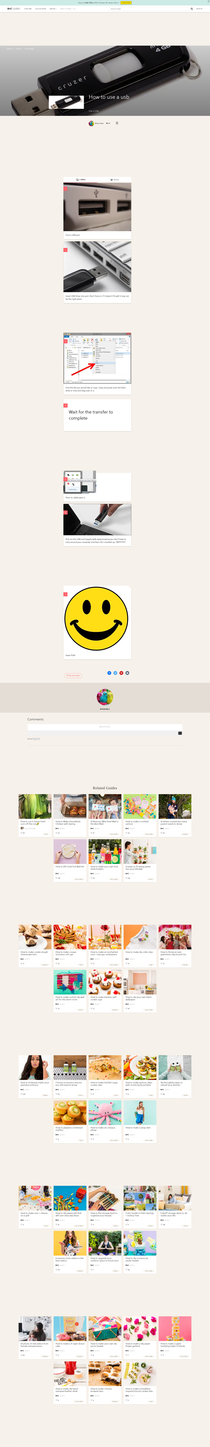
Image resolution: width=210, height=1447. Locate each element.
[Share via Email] (127, 673)
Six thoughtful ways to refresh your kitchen (172, 1083)
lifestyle (185, 834)
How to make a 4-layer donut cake (70, 1344)
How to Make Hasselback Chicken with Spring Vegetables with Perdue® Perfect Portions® (68, 825)
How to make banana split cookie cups (103, 998)
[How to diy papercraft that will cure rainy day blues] (70, 1198)
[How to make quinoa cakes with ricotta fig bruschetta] (140, 1067)
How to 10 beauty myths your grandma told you (35, 1083)
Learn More (126, 3)
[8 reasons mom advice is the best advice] (70, 1243)
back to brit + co (67, 9)
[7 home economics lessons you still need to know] (70, 1067)
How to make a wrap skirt (138, 1127)
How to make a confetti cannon (137, 822)
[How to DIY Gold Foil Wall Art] (70, 851)
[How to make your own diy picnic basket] (105, 1328)
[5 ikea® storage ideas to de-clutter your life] (175, 1198)
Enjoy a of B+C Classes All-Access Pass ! (98, 3)
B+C (63, 828)
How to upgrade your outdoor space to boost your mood (105, 1260)
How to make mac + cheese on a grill (34, 1214)
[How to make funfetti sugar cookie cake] (105, 1067)
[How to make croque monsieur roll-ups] (70, 937)
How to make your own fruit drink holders (104, 867)
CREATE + (53, 9)
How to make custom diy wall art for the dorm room (70, 998)
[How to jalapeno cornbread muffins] (70, 1112)
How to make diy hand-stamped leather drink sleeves (67, 1391)
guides (18, 49)
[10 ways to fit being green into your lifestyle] (140, 851)
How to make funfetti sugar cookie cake (104, 1083)
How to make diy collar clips (139, 952)
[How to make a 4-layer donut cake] (70, 1328)
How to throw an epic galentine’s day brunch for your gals (173, 954)
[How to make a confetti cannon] (140, 806)
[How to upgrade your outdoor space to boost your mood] (105, 1243)
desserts (44, 965)
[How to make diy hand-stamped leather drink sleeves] (70, 1373)
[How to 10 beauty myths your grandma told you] (35, 1067)
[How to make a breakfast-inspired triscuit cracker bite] (140, 1373)
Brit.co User (99, 123)
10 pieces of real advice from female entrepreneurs (34, 1344)
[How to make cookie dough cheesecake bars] (35, 937)
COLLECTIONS (40, 9)
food (46, 834)
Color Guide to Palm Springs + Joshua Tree (140, 1214)
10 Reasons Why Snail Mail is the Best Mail (104, 822)
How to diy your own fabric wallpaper (139, 998)
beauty (45, 1095)
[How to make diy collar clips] (140, 937)
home (150, 879)
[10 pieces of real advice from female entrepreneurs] (35, 1328)
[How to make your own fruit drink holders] (105, 851)
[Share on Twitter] (115, 673)
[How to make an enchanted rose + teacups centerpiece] (105, 937)
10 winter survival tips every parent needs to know (174, 822)
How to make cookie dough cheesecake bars (34, 953)
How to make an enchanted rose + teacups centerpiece (104, 953)
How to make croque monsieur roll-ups (66, 953)
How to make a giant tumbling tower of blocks (173, 1344)
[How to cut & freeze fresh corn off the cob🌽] (35, 806)
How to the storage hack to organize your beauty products (104, 1215)
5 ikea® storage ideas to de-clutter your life (174, 1214)
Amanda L (105, 709)
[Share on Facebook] (109, 673)
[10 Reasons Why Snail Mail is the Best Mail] (105, 806)
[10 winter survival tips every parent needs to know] (175, 806)
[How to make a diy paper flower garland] (140, 1328)
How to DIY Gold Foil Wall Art (70, 866)
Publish (180, 733)
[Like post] (117, 123)
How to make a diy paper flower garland (138, 1344)
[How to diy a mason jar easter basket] (140, 1243)
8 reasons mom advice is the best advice (70, 1259)
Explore (9, 49)
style (151, 965)
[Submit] (192, 9)
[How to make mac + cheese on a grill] (35, 1198)
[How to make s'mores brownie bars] (105, 1373)
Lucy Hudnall (31, 828)
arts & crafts (113, 834)
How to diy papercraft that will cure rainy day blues (68, 1214)
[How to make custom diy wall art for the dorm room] (70, 982)
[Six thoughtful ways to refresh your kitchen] (175, 1067)
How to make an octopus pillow (103, 1128)
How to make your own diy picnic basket (104, 1344)
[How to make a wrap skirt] (140, 1112)
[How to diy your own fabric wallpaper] (140, 982)
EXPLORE (28, 9)
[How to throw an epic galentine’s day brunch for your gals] (175, 937)
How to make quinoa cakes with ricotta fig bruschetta (139, 1083)
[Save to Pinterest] (121, 673)
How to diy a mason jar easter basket (137, 1259)
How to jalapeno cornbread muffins (69, 1128)
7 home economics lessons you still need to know (69, 1083)
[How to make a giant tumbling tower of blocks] (175, 1328)
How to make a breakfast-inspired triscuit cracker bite (139, 1390)
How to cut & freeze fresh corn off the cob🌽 (33, 822)
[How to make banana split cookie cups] (105, 982)
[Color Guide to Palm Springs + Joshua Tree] (140, 1198)
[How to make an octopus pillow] (105, 1112)
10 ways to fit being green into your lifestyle (138, 867)
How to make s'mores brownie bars (101, 1390)
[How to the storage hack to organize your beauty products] (105, 1198)
